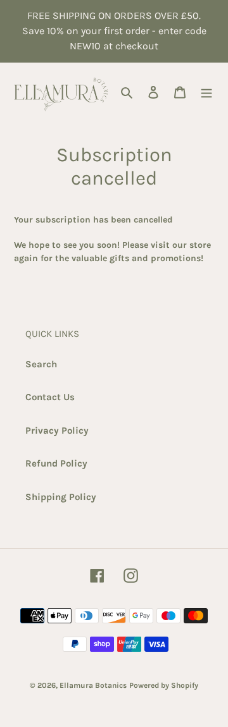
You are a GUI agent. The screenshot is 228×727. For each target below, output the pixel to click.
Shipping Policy (60, 497)
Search (41, 364)
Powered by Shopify (163, 685)
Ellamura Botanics (93, 685)
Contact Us (50, 397)
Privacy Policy (57, 430)
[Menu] (206, 92)
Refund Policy (56, 463)
